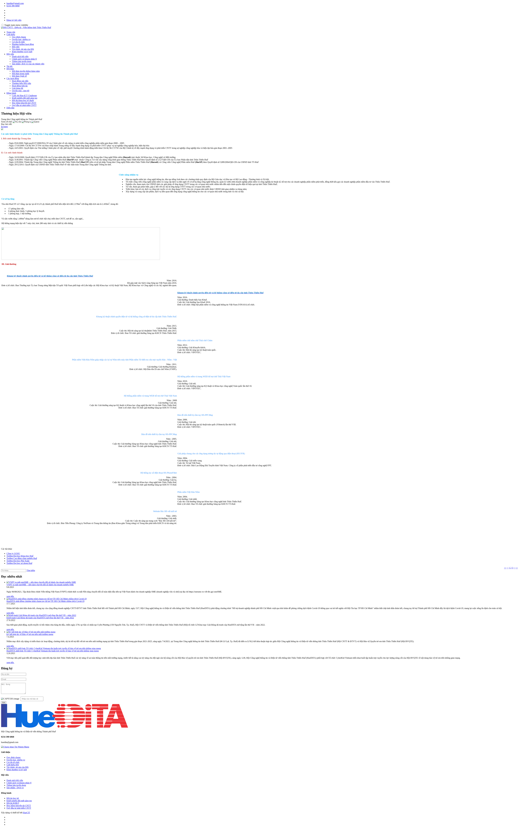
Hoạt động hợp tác (20, 86)
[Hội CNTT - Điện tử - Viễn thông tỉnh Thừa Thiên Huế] (26, 27)
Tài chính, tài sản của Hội (23, 49)
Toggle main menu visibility (16, 25)
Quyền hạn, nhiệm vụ (21, 39)
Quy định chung (19, 37)
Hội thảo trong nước (20, 73)
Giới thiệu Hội (12, 765)
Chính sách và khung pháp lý (24, 59)
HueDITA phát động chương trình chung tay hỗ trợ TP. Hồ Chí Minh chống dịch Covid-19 (45, 601)
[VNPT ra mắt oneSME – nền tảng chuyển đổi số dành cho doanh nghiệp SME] (41, 582)
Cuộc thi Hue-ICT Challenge (24, 95)
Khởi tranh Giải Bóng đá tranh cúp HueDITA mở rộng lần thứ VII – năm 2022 (40, 618)
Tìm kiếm (31, 570)
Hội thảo (10, 69)
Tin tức (9, 66)
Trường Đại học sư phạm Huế (19, 563)
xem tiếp (10, 596)
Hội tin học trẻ (12, 798)
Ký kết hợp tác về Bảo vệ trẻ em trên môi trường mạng (29, 634)
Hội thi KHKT (12, 803)
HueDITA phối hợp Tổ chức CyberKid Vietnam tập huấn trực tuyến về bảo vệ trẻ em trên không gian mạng (52, 651)
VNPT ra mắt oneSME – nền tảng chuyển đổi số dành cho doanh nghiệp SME (40, 585)
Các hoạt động (12, 78)
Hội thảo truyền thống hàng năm (26, 71)
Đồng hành (11, 93)
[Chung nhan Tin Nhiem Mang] (15, 747)
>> (516, 568)
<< (505, 568)
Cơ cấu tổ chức (18, 42)
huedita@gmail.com (15, 3)
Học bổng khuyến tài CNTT (24, 103)
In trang (4, 126)
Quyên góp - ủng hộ (20, 90)
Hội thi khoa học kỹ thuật (23, 100)
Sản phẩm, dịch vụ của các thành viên (28, 64)
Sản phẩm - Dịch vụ (15, 788)
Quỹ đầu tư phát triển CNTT (24, 105)
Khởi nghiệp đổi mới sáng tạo (24, 98)
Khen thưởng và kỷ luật (22, 51)
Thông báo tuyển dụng (21, 61)
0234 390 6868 (13, 6)
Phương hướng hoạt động (23, 44)
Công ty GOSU (13, 553)
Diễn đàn (10, 108)
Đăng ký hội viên (13, 20)
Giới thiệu (10, 34)
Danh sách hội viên (20, 56)
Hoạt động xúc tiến (20, 81)
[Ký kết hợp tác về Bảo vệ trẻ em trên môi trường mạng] (30, 632)
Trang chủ (10, 32)
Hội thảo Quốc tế (19, 76)
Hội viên (15, 47)
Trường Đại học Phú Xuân (17, 561)
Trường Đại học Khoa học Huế (19, 556)
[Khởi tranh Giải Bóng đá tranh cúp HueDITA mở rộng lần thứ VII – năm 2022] (41, 615)
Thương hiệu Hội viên (21, 83)
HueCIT (26, 812)
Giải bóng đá (17, 88)
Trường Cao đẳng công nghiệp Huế (21, 558)
